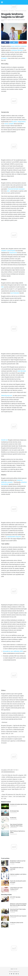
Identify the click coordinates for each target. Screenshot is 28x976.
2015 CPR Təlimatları (15, 897)
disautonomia (13, 252)
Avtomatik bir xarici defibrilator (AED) (13, 651)
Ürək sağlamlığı (4, 10)
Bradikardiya (13, 817)
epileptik (11, 123)
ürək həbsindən (22, 371)
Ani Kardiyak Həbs (14, 811)
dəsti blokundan (14, 293)
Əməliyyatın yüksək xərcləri (16, 922)
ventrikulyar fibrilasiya (17, 50)
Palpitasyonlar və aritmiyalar (20, 10)
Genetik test (4, 440)
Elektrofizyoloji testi (6, 395)
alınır (8, 191)
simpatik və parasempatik (8, 250)
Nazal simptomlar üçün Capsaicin (18, 916)
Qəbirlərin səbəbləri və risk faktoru (18, 874)
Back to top (14, 969)
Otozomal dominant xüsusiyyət (16, 189)
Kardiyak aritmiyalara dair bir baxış (18, 804)
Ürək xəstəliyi (11, 10)
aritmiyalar (4, 58)
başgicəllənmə (22, 121)
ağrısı (15, 121)
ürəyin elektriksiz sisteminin (19, 46)
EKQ (2, 287)
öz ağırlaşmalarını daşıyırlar (13, 536)
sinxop (6, 123)
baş (13, 121)
